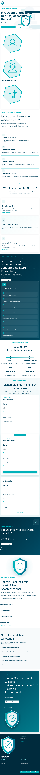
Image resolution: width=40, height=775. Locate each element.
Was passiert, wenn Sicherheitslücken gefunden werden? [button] (14, 660)
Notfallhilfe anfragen (6, 544)
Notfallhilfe (22, 741)
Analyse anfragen (6, 280)
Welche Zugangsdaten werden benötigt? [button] (11, 647)
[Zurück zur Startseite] (2, 3)
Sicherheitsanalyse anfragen (8, 27)
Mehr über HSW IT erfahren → (7, 625)
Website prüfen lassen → (7, 212)
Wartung (21, 740)
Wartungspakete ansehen (22, 27)
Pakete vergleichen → (6, 249)
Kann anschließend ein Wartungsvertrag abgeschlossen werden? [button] (16, 665)
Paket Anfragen (20, 430)
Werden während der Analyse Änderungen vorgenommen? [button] (15, 652)
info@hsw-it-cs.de (4, 763)
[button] (38, 3)
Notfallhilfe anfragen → (6, 231)
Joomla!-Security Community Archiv (30, 771)
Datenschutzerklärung (24, 763)
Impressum (22, 762)
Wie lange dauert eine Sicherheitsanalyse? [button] (11, 656)
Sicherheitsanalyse (23, 738)
